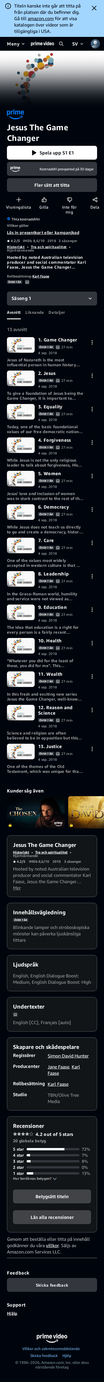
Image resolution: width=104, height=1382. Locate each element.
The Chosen (36, 812)
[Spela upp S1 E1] (21, 345)
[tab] (14, 312)
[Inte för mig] (69, 200)
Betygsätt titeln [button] (52, 1196)
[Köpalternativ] (92, 342)
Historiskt (16, 247)
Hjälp (12, 1313)
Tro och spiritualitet (49, 247)
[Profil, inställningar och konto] (95, 44)
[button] (52, 153)
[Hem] (42, 43)
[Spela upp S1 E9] (21, 612)
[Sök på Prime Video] (61, 44)
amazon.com (41, 18)
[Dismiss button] (94, 8)
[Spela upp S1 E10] (21, 646)
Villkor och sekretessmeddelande (51, 1348)
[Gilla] (44, 200)
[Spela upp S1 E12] (21, 712)
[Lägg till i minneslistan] (19, 200)
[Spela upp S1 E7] (21, 545)
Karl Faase (40, 276)
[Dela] (95, 200)
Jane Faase (58, 1067)
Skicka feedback (44, 1355)
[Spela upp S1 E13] (21, 751)
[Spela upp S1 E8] (21, 579)
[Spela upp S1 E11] (21, 679)
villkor (52, 1245)
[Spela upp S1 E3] (21, 412)
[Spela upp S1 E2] (21, 378)
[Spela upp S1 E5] (21, 478)
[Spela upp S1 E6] (21, 512)
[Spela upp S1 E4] (21, 445)
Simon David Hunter (68, 1056)
